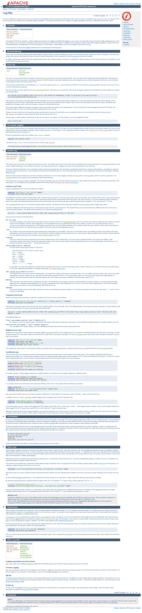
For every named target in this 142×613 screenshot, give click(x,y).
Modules (116, 3)
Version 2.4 (31, 9)
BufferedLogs (24, 548)
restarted (52, 423)
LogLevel (22, 74)
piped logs (36, 443)
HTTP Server (12, 9)
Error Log (126, 26)
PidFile (23, 551)
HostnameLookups (70, 222)
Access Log (126, 31)
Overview (126, 22)
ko (116, 15)
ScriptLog (23, 553)
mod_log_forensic (13, 33)
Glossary (132, 3)
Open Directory (10, 172)
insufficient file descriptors (66, 520)
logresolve (13, 225)
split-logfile (68, 534)
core (8, 71)
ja (113, 15)
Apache (5, 9)
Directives (122, 3)
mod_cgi (9, 37)
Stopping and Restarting (13, 581)
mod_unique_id (11, 114)
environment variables (12, 356)
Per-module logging (128, 28)
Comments (126, 44)
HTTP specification (35, 285)
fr (110, 15)
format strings (74, 182)
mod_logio (10, 35)
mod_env (25, 394)
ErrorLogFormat (24, 72)
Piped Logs (126, 35)
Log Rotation (127, 33)
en (107, 15)
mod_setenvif (11, 158)
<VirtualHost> (29, 512)
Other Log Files (127, 39)
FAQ (127, 3)
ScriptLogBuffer (26, 555)
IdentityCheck (48, 235)
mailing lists (113, 602)
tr (119, 15)
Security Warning (128, 24)
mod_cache (9, 394)
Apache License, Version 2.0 (22, 609)
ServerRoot (86, 204)
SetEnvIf (22, 160)
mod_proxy (94, 130)
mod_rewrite (104, 130)
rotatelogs (102, 463)
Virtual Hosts (127, 37)
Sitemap (138, 3)
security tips (76, 56)
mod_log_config (12, 31)
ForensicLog (24, 549)
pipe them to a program (19, 87)
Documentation (22, 9)
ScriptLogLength (26, 557)
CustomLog (22, 156)
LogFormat (22, 158)
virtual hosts (30, 510)
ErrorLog (22, 71)
